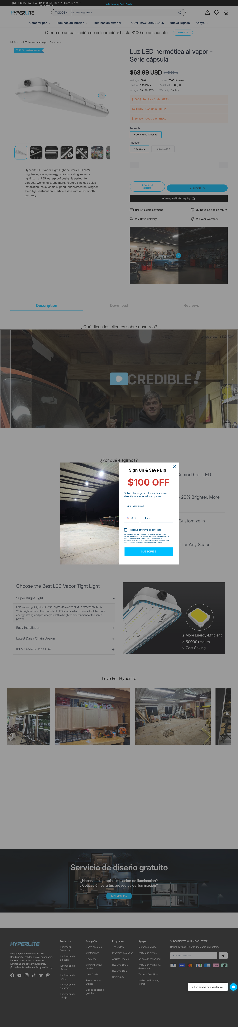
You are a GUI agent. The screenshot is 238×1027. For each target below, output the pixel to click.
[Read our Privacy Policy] (171, 535)
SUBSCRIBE (148, 551)
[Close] (175, 466)
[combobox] (131, 518)
